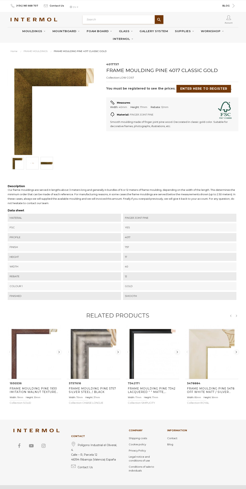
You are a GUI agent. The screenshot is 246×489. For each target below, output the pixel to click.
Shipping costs (138, 438)
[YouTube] (31, 446)
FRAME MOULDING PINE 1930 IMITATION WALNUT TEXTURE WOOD (33, 390)
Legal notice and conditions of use (139, 458)
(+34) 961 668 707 (27, 5)
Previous (10, 352)
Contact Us (57, 5)
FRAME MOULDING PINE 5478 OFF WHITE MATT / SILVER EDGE (211, 390)
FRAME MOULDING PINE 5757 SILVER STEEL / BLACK (92, 390)
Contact (172, 438)
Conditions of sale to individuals (141, 468)
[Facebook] (19, 446)
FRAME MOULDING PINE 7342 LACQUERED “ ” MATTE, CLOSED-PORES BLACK (151, 390)
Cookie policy (137, 444)
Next (59, 352)
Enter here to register (203, 88)
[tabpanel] (34, 352)
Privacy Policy (137, 450)
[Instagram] (43, 446)
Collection (112, 77)
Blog (170, 444)
